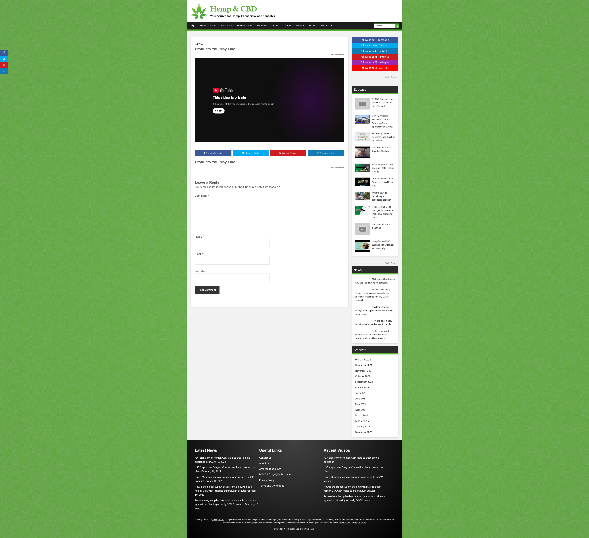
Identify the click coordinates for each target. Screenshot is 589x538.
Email (199, 253)
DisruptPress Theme (307, 529)
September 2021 (364, 381)
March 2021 (361, 415)
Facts (312, 25)
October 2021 (362, 376)
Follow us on (374, 40)
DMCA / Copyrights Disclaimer (276, 474)
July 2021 (360, 393)
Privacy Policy (266, 480)
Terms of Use (344, 523)
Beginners (262, 25)
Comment (202, 195)
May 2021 (360, 404)
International (244, 25)
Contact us (265, 457)
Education (227, 25)
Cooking (287, 25)
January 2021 (362, 426)
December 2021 (363, 365)
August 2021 (362, 387)
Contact (325, 25)
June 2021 (360, 398)
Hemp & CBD (233, 9)
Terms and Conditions (271, 485)
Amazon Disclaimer (270, 469)
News (203, 25)
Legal (213, 25)
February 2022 (363, 359)
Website (200, 271)
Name (199, 236)
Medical (300, 25)
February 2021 (363, 421)
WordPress (288, 529)
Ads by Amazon (337, 55)
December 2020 (363, 432)
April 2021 (360, 409)
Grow (275, 25)
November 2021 (364, 370)
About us (264, 463)
